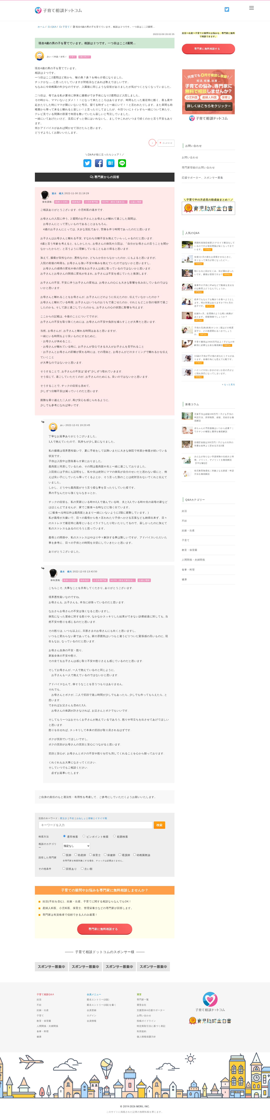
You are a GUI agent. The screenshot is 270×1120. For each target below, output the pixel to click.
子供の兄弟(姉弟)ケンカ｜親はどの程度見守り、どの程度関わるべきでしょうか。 (214, 331)
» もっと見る (228, 384)
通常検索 (72, 836)
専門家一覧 (143, 999)
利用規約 (141, 1031)
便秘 (90, 818)
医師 (68, 855)
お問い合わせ (190, 157)
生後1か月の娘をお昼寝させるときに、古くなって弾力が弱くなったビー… (213, 260)
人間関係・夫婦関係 (193, 560)
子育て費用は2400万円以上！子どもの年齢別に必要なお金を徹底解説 (214, 343)
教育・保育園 (189, 550)
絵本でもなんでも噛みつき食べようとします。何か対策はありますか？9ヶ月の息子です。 (214, 302)
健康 (184, 579)
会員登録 (91, 1010)
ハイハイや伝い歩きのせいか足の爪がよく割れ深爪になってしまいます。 (214, 373)
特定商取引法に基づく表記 (151, 1026)
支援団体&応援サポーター (151, 1010)
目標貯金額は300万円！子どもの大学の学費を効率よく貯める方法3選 (213, 444)
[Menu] (251, 8)
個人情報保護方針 (146, 1036)
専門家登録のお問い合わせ (198, 167)
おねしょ (81, 818)
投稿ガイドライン (146, 1021)
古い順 (88, 868)
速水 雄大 (58, 193)
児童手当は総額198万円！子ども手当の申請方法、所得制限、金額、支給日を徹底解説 (214, 417)
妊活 (184, 511)
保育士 (97, 855)
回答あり (71, 868)
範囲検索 (122, 836)
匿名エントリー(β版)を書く (101, 1005)
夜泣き (63, 818)
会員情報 (91, 1021)
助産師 (82, 855)
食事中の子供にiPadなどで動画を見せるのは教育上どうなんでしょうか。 (214, 288)
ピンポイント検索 (98, 836)
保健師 (111, 855)
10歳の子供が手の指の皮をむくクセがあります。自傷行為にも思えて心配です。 (214, 359)
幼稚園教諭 (143, 855)
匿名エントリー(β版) (98, 999)
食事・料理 (188, 569)
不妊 (71, 818)
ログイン (91, 1015)
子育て (186, 540)
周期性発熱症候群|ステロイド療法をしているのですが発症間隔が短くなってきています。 (214, 246)
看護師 (126, 855)
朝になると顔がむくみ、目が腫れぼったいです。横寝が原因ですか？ (214, 272)
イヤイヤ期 (101, 818)
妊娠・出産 (188, 530)
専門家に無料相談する (103, 928)
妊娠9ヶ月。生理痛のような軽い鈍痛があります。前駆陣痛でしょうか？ (213, 316)
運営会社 (141, 1005)
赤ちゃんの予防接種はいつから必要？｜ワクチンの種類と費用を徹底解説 (214, 430)
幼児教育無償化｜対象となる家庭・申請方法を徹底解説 (214, 472)
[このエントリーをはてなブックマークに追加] (110, 163)
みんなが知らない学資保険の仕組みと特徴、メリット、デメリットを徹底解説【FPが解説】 (214, 459)
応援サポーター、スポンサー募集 (202, 177)
